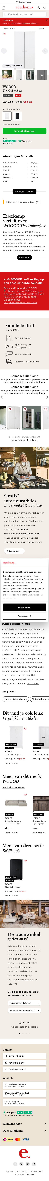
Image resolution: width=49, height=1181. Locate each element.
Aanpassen (23, 616)
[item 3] (29, 1033)
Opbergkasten (10, 28)
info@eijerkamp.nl (18, 1069)
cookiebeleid (9, 598)
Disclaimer (22, 1171)
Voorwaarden (37, 1171)
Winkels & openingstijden (24, 440)
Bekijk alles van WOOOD (13, 787)
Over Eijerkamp (13, 1130)
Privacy (9, 1171)
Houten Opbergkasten (16, 699)
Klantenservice (12, 1123)
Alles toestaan (24, 607)
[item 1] (23, 1033)
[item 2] (26, 1033)
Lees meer (24, 257)
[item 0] (19, 1033)
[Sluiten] (47, 20)
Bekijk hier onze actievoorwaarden (20, 303)
